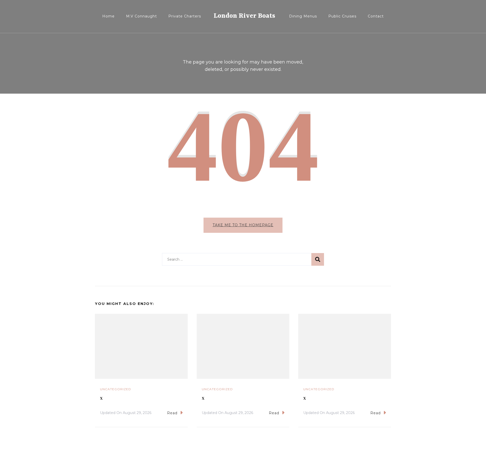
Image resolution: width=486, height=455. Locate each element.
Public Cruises (342, 16)
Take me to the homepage (243, 225)
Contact (376, 16)
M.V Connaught (141, 16)
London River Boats (244, 16)
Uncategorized (115, 389)
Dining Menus (303, 16)
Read (172, 413)
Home (108, 16)
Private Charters (184, 16)
